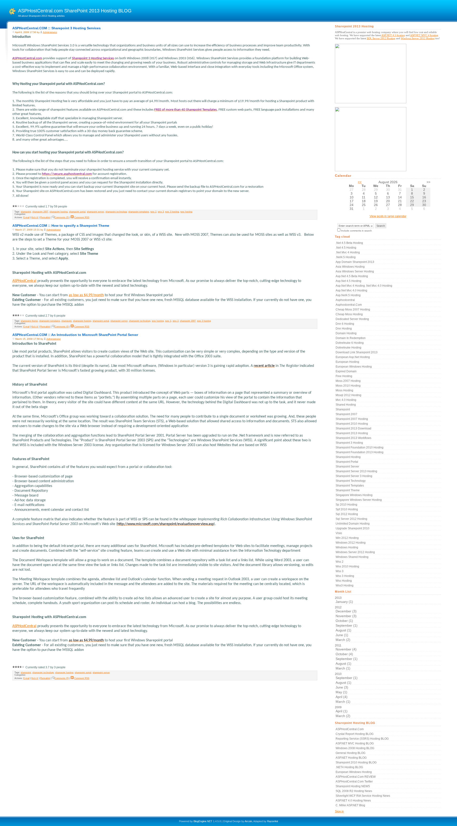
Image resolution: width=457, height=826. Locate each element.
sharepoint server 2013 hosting (356, 471)
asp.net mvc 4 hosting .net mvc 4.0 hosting (364, 285)
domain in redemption (351, 338)
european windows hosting (354, 366)
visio (339, 533)
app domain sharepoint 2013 (355, 262)
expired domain (346, 371)
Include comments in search (356, 230)
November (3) (346, 616)
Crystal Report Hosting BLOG (354, 734)
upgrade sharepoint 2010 (352, 528)
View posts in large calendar (388, 216)
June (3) (342, 687)
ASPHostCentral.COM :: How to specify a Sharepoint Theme (60, 225)
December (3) (346, 611)
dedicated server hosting (352, 319)
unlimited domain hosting (353, 523)
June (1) (342, 635)
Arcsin (248, 821)
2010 (346, 687)
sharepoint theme (29, 321)
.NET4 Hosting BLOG (349, 767)
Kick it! (34, 217)
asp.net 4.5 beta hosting (352, 276)
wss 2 (153, 212)
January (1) (344, 602)
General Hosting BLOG (350, 753)
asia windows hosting (350, 266)
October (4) (344, 654)
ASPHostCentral (24, 281)
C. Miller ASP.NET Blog (350, 805)
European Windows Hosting (354, 772)
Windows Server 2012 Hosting (418, 38)
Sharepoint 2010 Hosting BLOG (356, 762)
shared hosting (346, 404)
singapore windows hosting (354, 495)
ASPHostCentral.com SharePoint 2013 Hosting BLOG (75, 10)
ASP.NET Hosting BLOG (351, 757)
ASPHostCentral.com (350, 729)
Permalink (45, 217)
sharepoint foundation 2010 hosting (359, 447)
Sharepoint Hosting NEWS (353, 786)
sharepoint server (95, 212)
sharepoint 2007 (40, 212)
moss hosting (344, 390)
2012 (346, 624)
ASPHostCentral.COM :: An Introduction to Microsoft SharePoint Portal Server (75, 335)
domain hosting (346, 333)
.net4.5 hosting (346, 257)
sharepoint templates (138, 212)
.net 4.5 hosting (346, 247)
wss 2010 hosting (347, 566)
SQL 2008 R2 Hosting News (354, 791)
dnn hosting (344, 328)
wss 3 (161, 212)
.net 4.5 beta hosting (349, 243)
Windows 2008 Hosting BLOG (355, 748)
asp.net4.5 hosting (348, 295)
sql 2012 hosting (347, 514)
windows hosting (347, 547)
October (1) (344, 621)
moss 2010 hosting (348, 385)
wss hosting (186, 212)
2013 (344, 600)
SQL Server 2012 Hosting (381, 38)
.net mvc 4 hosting (348, 252)
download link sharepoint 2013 (357, 352)
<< (360, 182)
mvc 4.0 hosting (346, 400)
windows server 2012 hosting (355, 552)
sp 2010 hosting (346, 504)
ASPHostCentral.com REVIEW (356, 776)
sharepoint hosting (59, 212)
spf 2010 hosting (347, 509)
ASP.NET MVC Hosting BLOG (355, 743)
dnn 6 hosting (345, 323)
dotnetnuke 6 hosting (350, 342)
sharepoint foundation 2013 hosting (359, 452)
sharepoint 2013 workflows (353, 438)
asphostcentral (345, 300)
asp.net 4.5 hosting (348, 281)
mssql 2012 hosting (348, 395)
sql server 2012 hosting (351, 519)
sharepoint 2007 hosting (352, 419)
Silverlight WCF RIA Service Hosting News (363, 795)
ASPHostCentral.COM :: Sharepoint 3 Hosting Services (56, 28)
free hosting (344, 376)
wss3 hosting (344, 585)
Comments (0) (62, 217)
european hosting (347, 362)
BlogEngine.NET (203, 821)
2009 (342, 712)
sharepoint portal (77, 212)
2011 (346, 657)
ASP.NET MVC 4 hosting (424, 35)
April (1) (342, 711)
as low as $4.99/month (86, 295)
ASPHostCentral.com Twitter (354, 781)
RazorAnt (272, 821)
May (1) (341, 692)
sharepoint (26, 212)
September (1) (347, 625)
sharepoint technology (116, 212)
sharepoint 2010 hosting (352, 423)
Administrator (50, 32)
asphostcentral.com (349, 304)
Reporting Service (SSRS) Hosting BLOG (362, 738)
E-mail (26, 217)
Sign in (339, 811)
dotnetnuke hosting (348, 347)
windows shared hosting (352, 557)
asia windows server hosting (355, 271)
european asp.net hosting (353, 357)
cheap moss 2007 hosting (353, 309)
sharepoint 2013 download (353, 428)
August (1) (343, 630)
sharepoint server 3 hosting (354, 476)
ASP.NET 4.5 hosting (393, 35)
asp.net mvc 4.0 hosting (351, 290)
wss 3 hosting (172, 212)
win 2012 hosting (347, 538)
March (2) (343, 640)
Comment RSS (81, 217)
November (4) (346, 649)
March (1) (343, 668)
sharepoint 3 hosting (349, 442)
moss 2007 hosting (348, 381)
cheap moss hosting (349, 314)
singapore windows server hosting (359, 500)
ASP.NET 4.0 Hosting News (353, 800)
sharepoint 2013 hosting (352, 433)
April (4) (342, 697)
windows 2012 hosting (351, 542)
